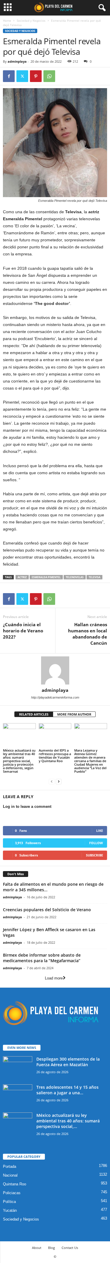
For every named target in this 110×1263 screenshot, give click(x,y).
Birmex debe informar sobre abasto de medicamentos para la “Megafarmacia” (42, 957)
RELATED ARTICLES (33, 714)
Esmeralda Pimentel (46, 577)
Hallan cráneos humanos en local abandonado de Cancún (87, 634)
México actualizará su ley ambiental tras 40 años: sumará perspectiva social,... (68, 1120)
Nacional (10, 1175)
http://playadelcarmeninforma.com (55, 697)
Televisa (94, 577)
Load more (54, 978)
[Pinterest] (36, 76)
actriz (22, 577)
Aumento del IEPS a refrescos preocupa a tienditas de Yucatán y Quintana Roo (55, 755)
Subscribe (94, 855)
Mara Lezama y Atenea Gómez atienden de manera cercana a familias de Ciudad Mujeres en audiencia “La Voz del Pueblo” (90, 761)
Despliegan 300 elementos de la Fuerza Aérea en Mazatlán (68, 1061)
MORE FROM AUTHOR (74, 714)
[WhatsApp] (49, 76)
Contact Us (70, 1247)
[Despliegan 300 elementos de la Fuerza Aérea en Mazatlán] (17, 1067)
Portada (9, 1166)
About (36, 1247)
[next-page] (59, 781)
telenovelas (75, 577)
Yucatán (10, 1210)
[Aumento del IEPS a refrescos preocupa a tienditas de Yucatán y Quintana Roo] (55, 735)
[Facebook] (9, 76)
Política (9, 1201)
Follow (96, 843)
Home (7, 20)
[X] (22, 76)
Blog (51, 1247)
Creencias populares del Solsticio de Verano (47, 909)
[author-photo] (55, 670)
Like (99, 830)
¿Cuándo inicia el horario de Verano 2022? (23, 631)
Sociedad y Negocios (31, 20)
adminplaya (17, 61)
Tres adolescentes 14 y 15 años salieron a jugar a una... (67, 1089)
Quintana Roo (14, 1184)
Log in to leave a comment (27, 806)
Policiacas (12, 1193)
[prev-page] (52, 781)
